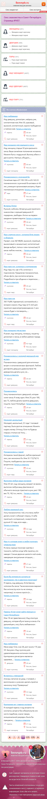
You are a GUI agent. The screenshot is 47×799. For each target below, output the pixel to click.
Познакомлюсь (10, 391)
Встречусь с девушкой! (13, 675)
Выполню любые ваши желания (17, 480)
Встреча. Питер (10, 205)
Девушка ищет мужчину (21, 49)
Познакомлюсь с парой (14, 452)
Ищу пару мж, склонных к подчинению (20, 266)
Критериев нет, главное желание (18, 704)
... (23, 737)
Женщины (14, 29)
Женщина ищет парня (20, 35)
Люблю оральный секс (13, 509)
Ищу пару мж (9, 298)
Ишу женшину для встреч (15, 330)
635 (28, 737)
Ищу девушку (16, 86)
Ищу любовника (11, 643)
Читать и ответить (23, 129)
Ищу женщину (16, 73)
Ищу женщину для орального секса (19, 145)
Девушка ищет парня (20, 46)
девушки (14, 43)
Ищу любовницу (11, 116)
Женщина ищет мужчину (21, 32)
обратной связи (39, 795)
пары (12, 57)
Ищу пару (14, 100)
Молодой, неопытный (13, 420)
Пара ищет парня (18, 63)
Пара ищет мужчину (19, 60)
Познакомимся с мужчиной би (17, 177)
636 (33, 737)
